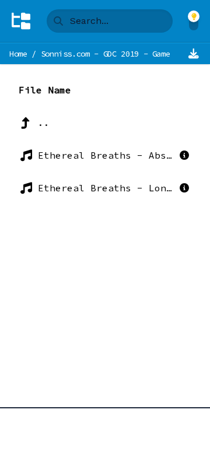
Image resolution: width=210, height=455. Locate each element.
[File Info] (184, 155)
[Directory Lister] (21, 21)
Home (18, 53)
